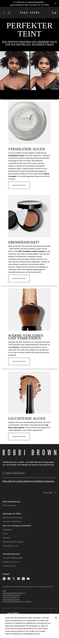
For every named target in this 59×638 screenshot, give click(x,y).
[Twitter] (13, 578)
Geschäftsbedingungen (11, 595)
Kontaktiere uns (10, 545)
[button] (4, 12)
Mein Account (9, 505)
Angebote (7, 529)
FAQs (5, 533)
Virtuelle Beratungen (13, 557)
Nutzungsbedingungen (11, 599)
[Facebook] (9, 578)
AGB (4, 591)
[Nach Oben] (54, 481)
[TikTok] (23, 578)
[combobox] (29, 613)
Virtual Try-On (9, 566)
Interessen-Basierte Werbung (14, 593)
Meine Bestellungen (12, 517)
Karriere (6, 537)
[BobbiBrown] (29, 12)
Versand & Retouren (12, 521)
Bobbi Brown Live (11, 561)
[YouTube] (28, 578)
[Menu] (4, 12)
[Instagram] (4, 578)
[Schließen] (56, 618)
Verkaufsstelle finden (13, 541)
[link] (54, 12)
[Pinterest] (18, 578)
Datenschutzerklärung (11, 597)
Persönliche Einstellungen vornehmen (17, 601)
